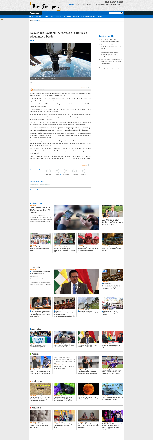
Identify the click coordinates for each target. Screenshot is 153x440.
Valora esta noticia (36, 170)
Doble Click (90, 4)
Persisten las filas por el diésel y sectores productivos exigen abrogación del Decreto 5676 (110, 54)
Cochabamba (67, 16)
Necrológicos (101, 4)
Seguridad (76, 16)
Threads (120, 2)
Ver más (31, 206)
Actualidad (71, 4)
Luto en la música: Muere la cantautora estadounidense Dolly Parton (111, 46)
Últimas (40, 16)
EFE (31, 82)
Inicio (33, 16)
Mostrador (109, 4)
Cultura (84, 4)
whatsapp (111, 2)
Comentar (84, 88)
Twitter (108, 2)
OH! (96, 4)
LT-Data (100, 16)
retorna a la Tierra (45, 184)
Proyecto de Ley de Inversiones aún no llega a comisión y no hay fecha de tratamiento (111, 61)
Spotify (122, 2)
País (52, 16)
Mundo (47, 16)
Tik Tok (117, 2)
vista (30, 270)
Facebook (106, 2)
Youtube (115, 2)
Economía (58, 16)
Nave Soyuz (36, 184)
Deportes (78, 4)
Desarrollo (36, 20)
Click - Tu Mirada (117, 4)
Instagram (113, 2)
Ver (31, 20)
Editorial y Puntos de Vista (88, 16)
